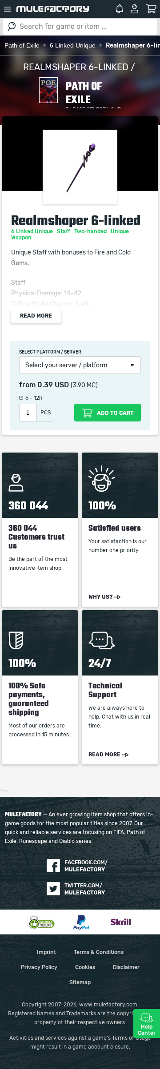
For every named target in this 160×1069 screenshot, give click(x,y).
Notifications (119, 9)
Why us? (100, 597)
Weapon (22, 237)
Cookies (85, 967)
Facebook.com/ (86, 866)
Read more (36, 315)
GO (11, 26)
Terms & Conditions (99, 952)
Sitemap (80, 982)
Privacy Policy (39, 967)
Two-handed (91, 231)
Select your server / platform (66, 365)
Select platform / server (50, 352)
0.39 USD (53, 385)
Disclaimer (126, 967)
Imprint (46, 952)
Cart (151, 9)
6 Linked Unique (32, 231)
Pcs (45, 412)
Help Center (147, 1030)
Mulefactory (52, 9)
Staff (64, 231)
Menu (7, 9)
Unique (120, 231)
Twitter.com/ (84, 889)
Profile (134, 9)
